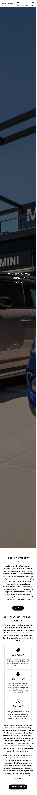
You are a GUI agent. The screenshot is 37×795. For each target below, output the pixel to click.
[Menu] (33, 2)
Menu (33, 5)
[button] (18, 3)
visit (18, 5)
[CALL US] (27, 2)
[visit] (18, 2)
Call (27, 5)
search (22, 5)
